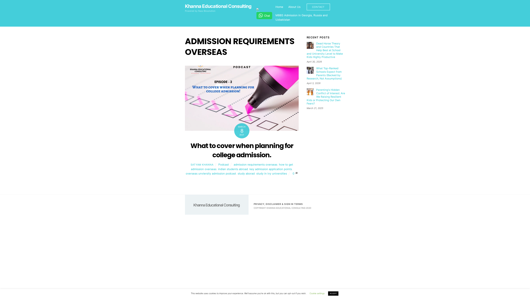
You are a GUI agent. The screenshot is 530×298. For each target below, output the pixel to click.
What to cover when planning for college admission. (241, 150)
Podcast (223, 164)
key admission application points (271, 169)
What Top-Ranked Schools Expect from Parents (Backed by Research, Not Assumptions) (324, 73)
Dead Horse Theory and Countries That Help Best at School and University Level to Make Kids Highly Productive (325, 50)
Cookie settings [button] (317, 293)
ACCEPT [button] (333, 293)
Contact (318, 7)
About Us (294, 7)
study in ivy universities (271, 173)
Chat (267, 16)
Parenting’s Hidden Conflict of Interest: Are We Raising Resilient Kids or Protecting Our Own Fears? (326, 96)
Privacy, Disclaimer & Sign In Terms (278, 204)
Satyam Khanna (202, 164)
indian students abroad (233, 169)
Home (279, 7)
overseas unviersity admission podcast (211, 173)
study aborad (246, 173)
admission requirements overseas (255, 164)
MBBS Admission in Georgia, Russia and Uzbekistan (301, 17)
